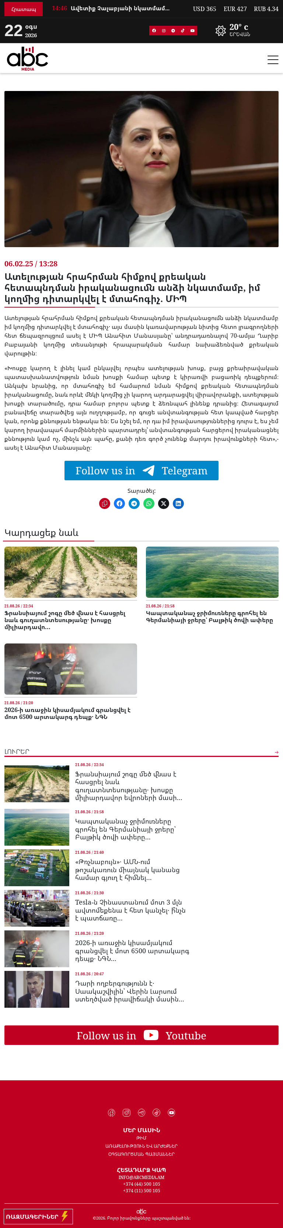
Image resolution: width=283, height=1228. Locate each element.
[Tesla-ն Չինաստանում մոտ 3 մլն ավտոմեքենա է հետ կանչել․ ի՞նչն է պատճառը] (36, 908)
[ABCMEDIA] (27, 57)
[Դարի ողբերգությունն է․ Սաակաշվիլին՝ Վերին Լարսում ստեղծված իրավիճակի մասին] (36, 989)
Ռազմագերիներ (34, 1217)
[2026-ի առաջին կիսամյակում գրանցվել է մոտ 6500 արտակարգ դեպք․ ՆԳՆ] (70, 669)
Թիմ (141, 1138)
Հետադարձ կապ (141, 1170)
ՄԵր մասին (141, 1130)
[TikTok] (183, 30)
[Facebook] (154, 30)
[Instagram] (163, 30)
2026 (100, 1218)
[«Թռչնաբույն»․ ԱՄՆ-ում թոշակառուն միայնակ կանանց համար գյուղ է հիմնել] (36, 867)
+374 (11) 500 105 (141, 1190)
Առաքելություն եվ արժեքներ (141, 1146)
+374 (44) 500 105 (141, 1184)
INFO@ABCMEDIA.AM (141, 1177)
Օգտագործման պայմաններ (141, 1154)
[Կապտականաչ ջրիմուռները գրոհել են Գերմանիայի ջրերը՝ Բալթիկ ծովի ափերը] (212, 572)
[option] (118, 11)
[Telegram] (173, 30)
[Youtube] (192, 30)
